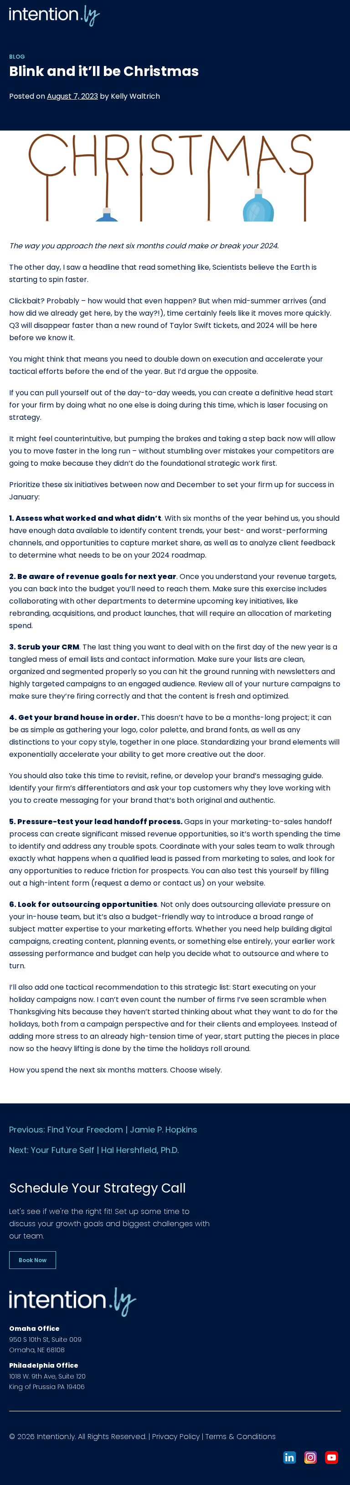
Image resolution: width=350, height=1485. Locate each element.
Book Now (32, 1260)
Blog (17, 56)
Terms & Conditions (241, 1436)
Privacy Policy (176, 1436)
